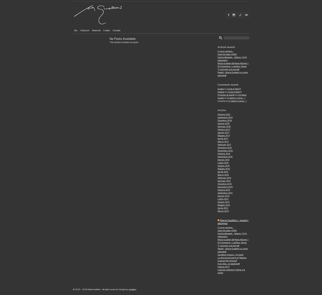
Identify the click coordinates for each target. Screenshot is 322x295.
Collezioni (84, 30)
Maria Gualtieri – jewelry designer (233, 222)
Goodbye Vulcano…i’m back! (230, 254)
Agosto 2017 (223, 132)
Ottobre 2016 (224, 153)
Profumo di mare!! (226, 95)
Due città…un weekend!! (229, 263)
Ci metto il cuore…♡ (236, 98)
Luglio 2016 (223, 162)
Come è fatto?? (234, 89)
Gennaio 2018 (224, 126)
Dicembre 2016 (225, 147)
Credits (106, 30)
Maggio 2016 (224, 168)
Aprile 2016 (223, 171)
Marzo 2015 (223, 211)
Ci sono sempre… (226, 51)
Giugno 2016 (224, 165)
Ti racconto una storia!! (228, 69)
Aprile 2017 (223, 138)
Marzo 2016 (223, 174)
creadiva (132, 289)
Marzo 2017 (223, 141)
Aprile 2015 (223, 208)
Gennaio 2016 (224, 181)
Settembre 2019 (225, 117)
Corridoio (242, 95)
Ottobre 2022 (224, 114)
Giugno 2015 (224, 202)
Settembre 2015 (225, 193)
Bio (75, 30)
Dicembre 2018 (225, 120)
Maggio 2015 (224, 205)
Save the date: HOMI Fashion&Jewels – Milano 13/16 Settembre (232, 57)
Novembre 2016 (225, 150)
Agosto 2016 (223, 159)
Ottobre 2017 (224, 129)
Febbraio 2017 (224, 144)
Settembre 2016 (225, 156)
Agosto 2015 (223, 196)
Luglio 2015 (223, 199)
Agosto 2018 (223, 123)
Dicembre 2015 (225, 184)
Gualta (221, 89)
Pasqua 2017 (224, 266)
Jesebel (221, 92)
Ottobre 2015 (224, 190)
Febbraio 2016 (224, 177)
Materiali (96, 30)
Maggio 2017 (224, 135)
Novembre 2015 (225, 187)
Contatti (116, 30)
